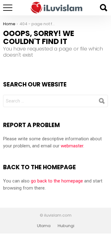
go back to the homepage (57, 181)
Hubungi (66, 225)
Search (103, 7)
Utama (44, 225)
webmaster (72, 146)
